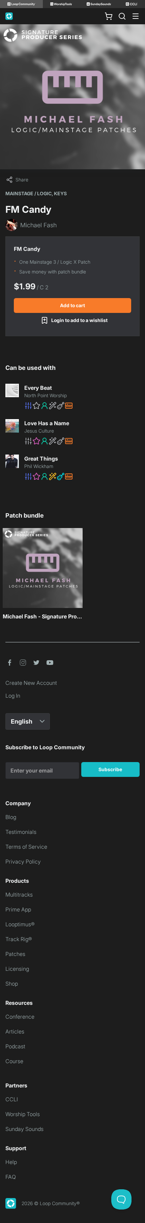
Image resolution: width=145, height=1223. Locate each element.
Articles (14, 1031)
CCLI (11, 1099)
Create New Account (31, 682)
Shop (11, 983)
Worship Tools (22, 1114)
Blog (10, 817)
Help (11, 1162)
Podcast (15, 1046)
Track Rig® (18, 939)
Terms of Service (26, 846)
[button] (82, 406)
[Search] (122, 16)
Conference (19, 1016)
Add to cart (72, 305)
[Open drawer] (136, 16)
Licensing (17, 968)
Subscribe (110, 769)
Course (14, 1061)
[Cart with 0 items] (109, 16)
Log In (12, 695)
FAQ (10, 1176)
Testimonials (20, 831)
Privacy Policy (23, 861)
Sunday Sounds (24, 1129)
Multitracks (19, 894)
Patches (15, 954)
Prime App (18, 909)
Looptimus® (20, 924)
